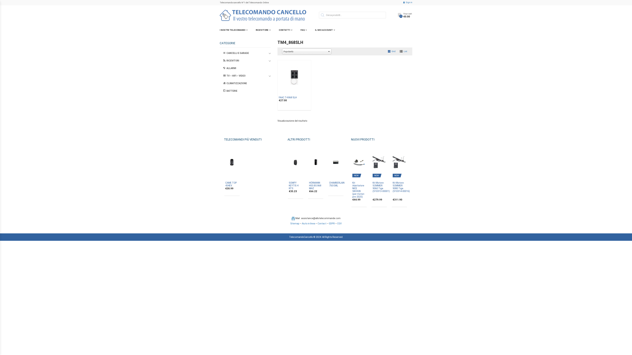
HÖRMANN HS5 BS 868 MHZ (315, 185)
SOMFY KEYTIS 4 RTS (293, 185)
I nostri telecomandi (232, 30)
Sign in (408, 2)
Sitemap (294, 223)
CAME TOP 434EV (231, 184)
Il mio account (324, 30)
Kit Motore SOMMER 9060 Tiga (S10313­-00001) (381, 186)
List (405, 51)
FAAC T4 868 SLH (288, 97)
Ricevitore (262, 30)
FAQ (303, 30)
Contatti (284, 30)
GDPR (332, 223)
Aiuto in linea (308, 223)
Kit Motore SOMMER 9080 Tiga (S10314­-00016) (401, 186)
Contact (322, 223)
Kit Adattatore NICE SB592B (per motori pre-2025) (358, 189)
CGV (339, 223)
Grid (393, 51)
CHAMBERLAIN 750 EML (336, 184)
